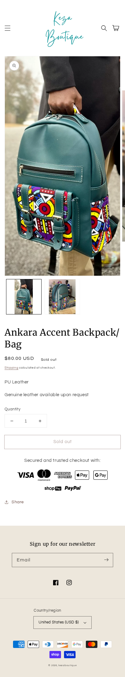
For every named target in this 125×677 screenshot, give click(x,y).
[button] (7, 28)
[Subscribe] (106, 560)
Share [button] (18, 502)
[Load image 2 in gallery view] (62, 296)
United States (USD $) (59, 622)
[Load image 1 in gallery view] (24, 296)
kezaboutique (67, 665)
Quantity (12, 409)
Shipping (12, 367)
